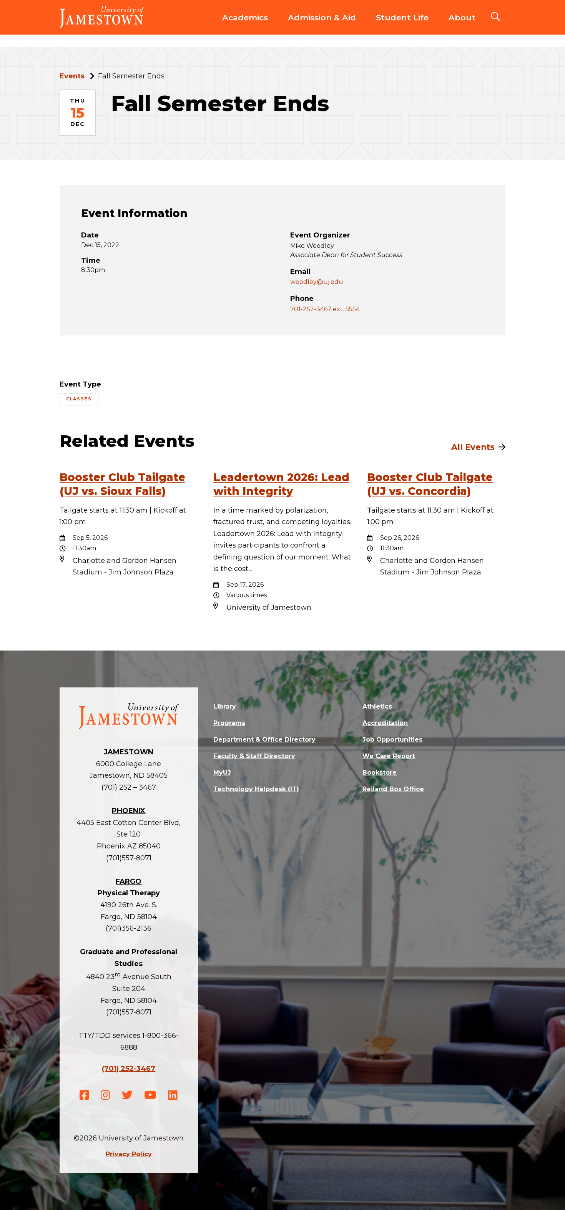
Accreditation (385, 723)
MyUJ (222, 772)
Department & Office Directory (264, 739)
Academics (245, 17)
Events (72, 76)
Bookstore (379, 772)
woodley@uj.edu (316, 281)
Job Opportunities (392, 739)
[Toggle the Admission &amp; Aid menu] (322, 25)
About (462, 17)
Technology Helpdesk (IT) (256, 789)
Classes (79, 399)
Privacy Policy (129, 1154)
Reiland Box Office (393, 789)
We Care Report (388, 756)
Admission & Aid (322, 17)
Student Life (402, 17)
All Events (473, 447)
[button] (495, 17)
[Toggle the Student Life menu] (402, 25)
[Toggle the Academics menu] (245, 25)
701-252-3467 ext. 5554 (325, 309)
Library (224, 706)
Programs (229, 723)
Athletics (377, 706)
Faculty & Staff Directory (254, 756)
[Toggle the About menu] (462, 25)
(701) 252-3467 (128, 1068)
